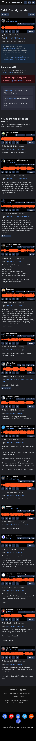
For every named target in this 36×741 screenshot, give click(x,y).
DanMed (10, 399)
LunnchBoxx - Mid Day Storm (17, 160)
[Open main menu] (2, 2)
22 (33, 202)
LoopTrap (10, 336)
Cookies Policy (12, 703)
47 (33, 291)
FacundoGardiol (12, 508)
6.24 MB (12, 350)
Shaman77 (10, 365)
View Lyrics (6, 236)
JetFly (9, 538)
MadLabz (9, 90)
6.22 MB (12, 413)
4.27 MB (12, 552)
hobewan (10, 428)
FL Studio (27, 217)
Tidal (7, 19)
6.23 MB (12, 306)
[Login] (25, 2)
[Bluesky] (18, 716)
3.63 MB (12, 495)
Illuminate (10, 289)
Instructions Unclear (14, 536)
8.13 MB (12, 149)
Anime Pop (10, 506)
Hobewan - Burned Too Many (17, 426)
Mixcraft (19, 261)
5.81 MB (12, 664)
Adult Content (20, 379)
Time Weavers (11, 200)
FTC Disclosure (24, 703)
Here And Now (11, 333)
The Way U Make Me (13, 244)
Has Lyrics (19, 217)
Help (5, 694)
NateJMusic (11, 576)
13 (33, 164)
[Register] (29, 2)
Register (20, 81)
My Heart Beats (12, 648)
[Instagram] (18, 721)
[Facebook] (4, 716)
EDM (7, 38)
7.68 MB (12, 626)
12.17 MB (13, 38)
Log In (13, 81)
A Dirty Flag (10, 363)
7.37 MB (12, 217)
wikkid (9, 246)
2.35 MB (12, 379)
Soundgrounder (12, 22)
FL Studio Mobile (21, 179)
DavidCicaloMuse (13, 479)
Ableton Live (21, 38)
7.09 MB (12, 590)
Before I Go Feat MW (14, 610)
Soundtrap (26, 350)
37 (33, 135)
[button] (33, 2)
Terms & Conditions (11, 700)
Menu (6, 14)
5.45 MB (12, 443)
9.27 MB (12, 179)
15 (33, 335)
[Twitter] (24, 716)
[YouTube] (11, 716)
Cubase (5, 381)
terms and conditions (19, 57)
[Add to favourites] (13, 31)
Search (32, 14)
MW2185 (10, 612)
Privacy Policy (24, 700)
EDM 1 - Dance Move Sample (16, 477)
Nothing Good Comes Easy (16, 574)
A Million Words (12, 133)
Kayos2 (9, 202)
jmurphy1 (10, 291)
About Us (13, 694)
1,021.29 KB (13, 525)
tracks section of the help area (15, 59)
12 (33, 365)
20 (33, 246)
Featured (19, 350)
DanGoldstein (12, 650)
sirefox (9, 135)
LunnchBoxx (11, 162)
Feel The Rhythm (12, 397)
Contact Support (24, 694)
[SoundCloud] (31, 716)
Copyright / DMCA (18, 696)
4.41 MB (12, 261)
